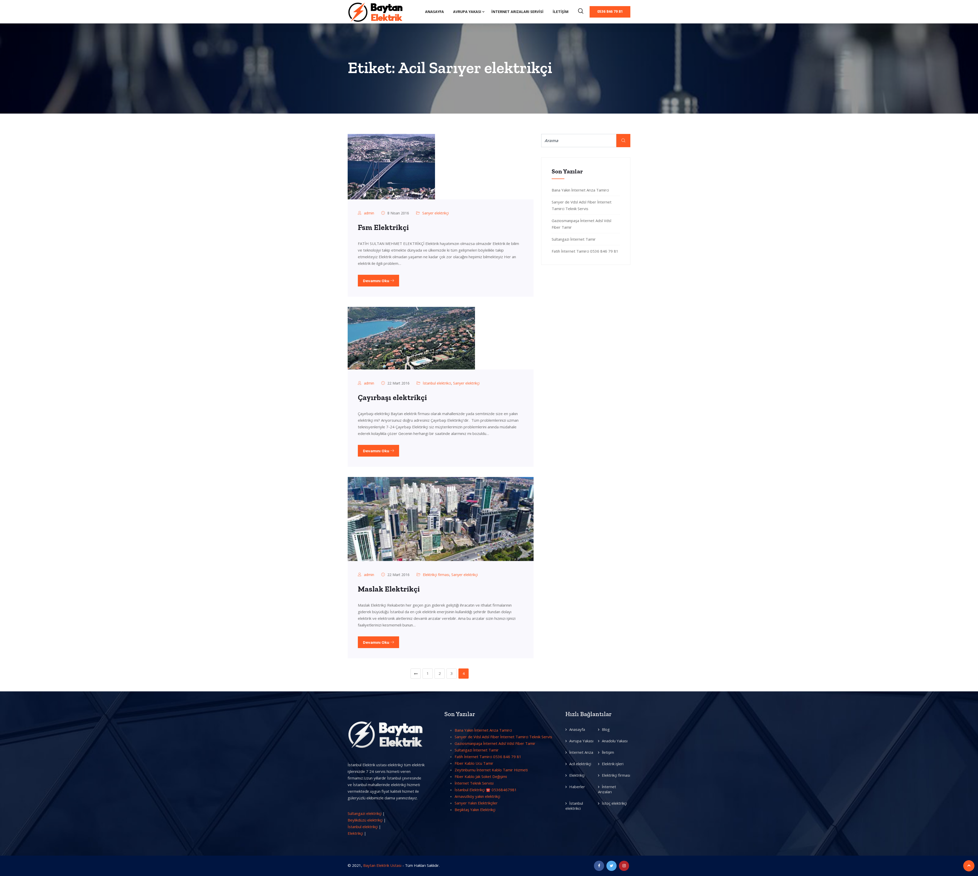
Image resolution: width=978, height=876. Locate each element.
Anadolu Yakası (615, 740)
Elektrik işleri (612, 763)
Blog (606, 729)
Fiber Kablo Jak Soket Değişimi (481, 776)
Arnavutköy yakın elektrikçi (477, 796)
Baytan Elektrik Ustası (382, 865)
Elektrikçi (355, 833)
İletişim (560, 11)
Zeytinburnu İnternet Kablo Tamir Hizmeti (491, 769)
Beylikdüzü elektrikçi (365, 820)
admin (369, 213)
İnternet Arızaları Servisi (517, 11)
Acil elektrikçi (580, 763)
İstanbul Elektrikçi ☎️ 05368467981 (486, 789)
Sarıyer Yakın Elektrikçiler (476, 802)
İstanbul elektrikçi (363, 826)
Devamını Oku (376, 280)
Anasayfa (434, 11)
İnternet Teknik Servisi (474, 783)
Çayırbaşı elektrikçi (392, 397)
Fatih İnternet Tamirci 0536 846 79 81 (585, 251)
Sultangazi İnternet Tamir (574, 239)
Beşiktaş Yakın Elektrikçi (475, 809)
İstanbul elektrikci (437, 383)
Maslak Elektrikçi (389, 589)
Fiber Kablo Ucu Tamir (474, 763)
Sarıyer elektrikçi (435, 213)
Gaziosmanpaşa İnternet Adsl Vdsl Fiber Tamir (495, 743)
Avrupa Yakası (467, 11)
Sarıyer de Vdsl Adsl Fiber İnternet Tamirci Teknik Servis (503, 736)
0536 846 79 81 (610, 11)
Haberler (577, 786)
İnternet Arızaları (607, 789)
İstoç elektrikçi (614, 803)
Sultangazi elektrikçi (365, 813)
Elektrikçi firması (436, 574)
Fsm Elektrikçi (383, 227)
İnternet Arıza (581, 752)
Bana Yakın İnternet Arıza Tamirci (580, 190)
